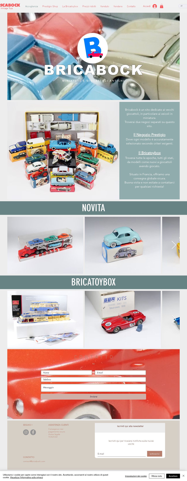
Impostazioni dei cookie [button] (136, 476)
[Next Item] (173, 245)
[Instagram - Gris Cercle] (26, 432)
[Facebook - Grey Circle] (33, 432)
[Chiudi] (183, 476)
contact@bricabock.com (34, 461)
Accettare (173, 476)
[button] (50, 6)
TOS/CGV (52, 437)
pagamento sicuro (56, 431)
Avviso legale (54, 434)
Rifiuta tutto (156, 476)
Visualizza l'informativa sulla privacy (26, 477)
